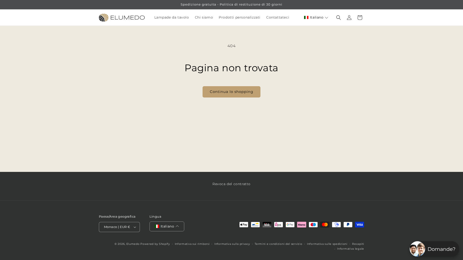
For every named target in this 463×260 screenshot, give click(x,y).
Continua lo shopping (231, 91)
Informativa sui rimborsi (192, 244)
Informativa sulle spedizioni (327, 244)
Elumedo (133, 244)
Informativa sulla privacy (232, 244)
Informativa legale (350, 248)
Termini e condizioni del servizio (278, 244)
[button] (316, 17)
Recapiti (358, 244)
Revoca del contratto (231, 184)
